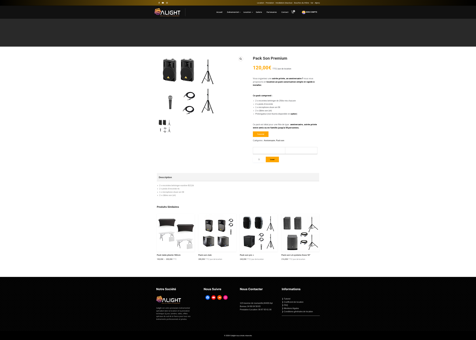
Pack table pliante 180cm (168, 255)
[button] (240, 59)
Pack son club (205, 255)
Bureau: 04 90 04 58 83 (250, 306)
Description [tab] (165, 177)
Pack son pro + (247, 255)
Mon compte (311, 12)
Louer (272, 159)
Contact (284, 12)
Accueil (219, 12)
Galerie (259, 12)
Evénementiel (233, 12)
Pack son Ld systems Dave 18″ (295, 255)
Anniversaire (269, 140)
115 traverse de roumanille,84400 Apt (256, 303)
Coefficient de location (293, 302)
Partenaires (272, 12)
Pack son (280, 140)
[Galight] (169, 12)
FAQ (286, 305)
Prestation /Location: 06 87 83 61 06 (255, 310)
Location (247, 12)
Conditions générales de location (298, 311)
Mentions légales (291, 308)
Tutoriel (260, 134)
